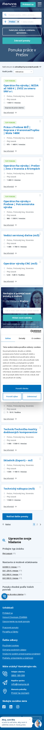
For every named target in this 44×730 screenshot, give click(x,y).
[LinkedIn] (10, 707)
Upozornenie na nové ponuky (16, 621)
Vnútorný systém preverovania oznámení (21, 653)
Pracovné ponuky (10, 627)
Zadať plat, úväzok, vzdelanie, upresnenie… (22, 31)
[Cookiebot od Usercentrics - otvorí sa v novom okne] (31, 331)
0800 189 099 (18, 675)
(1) (14, 594)
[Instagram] (17, 707)
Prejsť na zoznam (20, 692)
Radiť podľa (7, 71)
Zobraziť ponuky (22, 40)
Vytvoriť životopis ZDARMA (14, 617)
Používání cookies (10, 645)
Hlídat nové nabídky (22, 317)
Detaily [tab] (22, 338)
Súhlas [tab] (8, 338)
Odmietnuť (32, 396)
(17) (9, 553)
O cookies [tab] (36, 338)
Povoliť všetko (22, 388)
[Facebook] (4, 707)
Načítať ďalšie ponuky (17, 516)
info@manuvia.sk (20, 684)
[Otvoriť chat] (38, 724)
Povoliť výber (12, 396)
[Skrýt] (30, 719)
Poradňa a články (10, 631)
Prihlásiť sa (28, 4)
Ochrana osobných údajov (14, 649)
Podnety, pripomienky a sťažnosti (17, 658)
